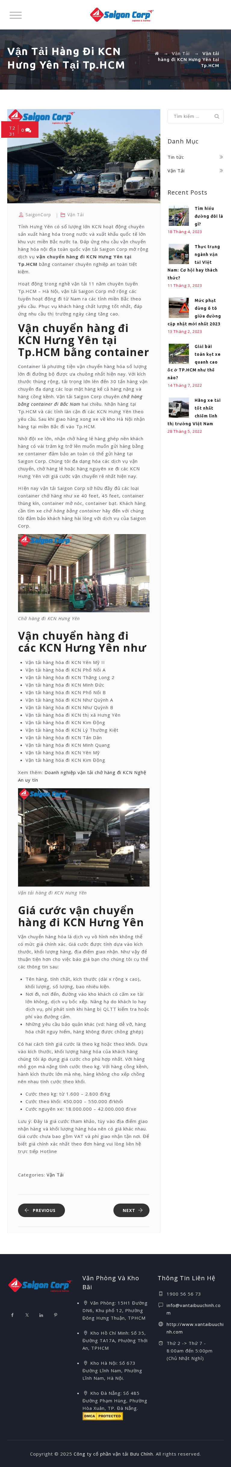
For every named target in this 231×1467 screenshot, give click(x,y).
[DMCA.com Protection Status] (102, 1416)
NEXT (129, 1210)
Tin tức (176, 157)
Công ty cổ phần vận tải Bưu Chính (113, 1454)
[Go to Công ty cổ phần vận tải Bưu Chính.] (157, 53)
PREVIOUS (44, 1210)
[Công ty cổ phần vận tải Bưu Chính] (122, 14)
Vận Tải (75, 214)
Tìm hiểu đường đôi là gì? (209, 216)
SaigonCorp (38, 214)
